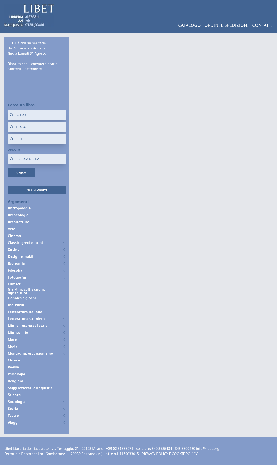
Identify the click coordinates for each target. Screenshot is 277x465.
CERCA (21, 172)
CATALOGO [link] (189, 25)
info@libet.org (207, 448)
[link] (29, 15)
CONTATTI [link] (262, 25)
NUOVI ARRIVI (37, 190)
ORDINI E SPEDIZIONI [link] (226, 25)
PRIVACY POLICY (155, 453)
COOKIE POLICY (185, 453)
